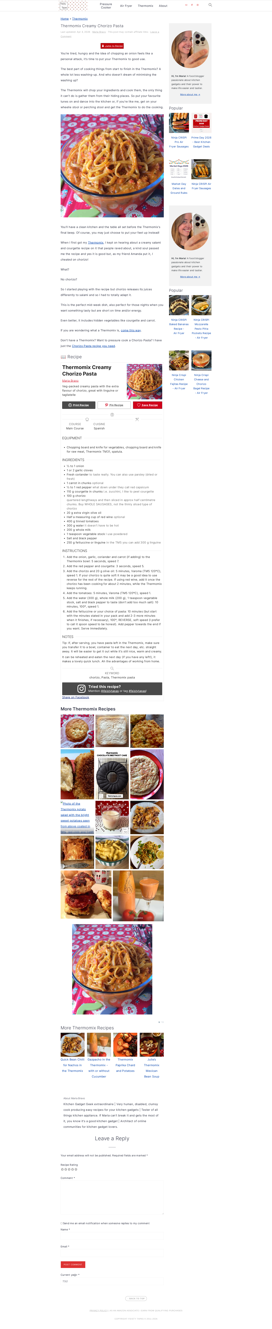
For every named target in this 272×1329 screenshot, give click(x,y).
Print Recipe (81, 405)
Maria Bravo (70, 380)
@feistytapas (110, 691)
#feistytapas (137, 691)
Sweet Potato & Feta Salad (77, 830)
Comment (68, 1177)
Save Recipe (149, 405)
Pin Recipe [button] (116, 405)
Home (65, 18)
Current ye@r (70, 1274)
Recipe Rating (69, 1164)
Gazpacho (138, 917)
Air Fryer (126, 6)
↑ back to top (136, 1298)
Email (65, 1246)
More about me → (190, 94)
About (163, 6)
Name (65, 1229)
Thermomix (145, 6)
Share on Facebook (75, 697)
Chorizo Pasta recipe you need (93, 346)
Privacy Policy (99, 1310)
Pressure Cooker (106, 5)
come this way (131, 330)
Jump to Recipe (113, 45)
